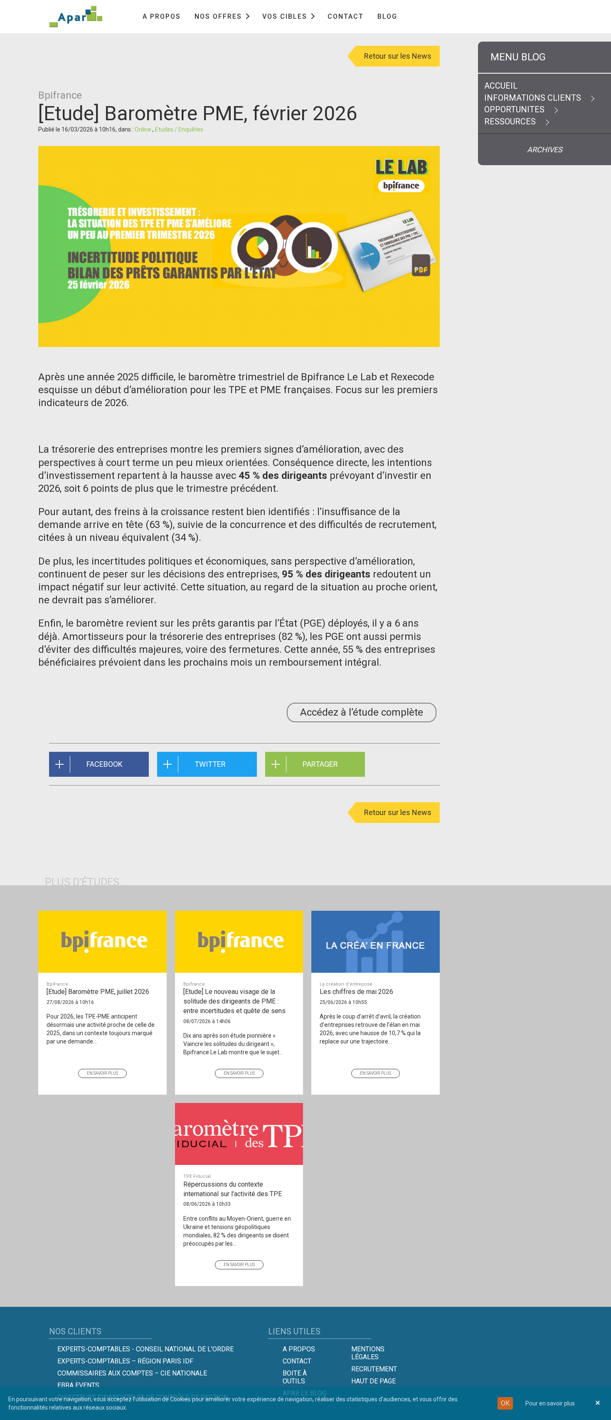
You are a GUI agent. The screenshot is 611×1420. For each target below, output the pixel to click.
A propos (162, 16)
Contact (346, 16)
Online (144, 129)
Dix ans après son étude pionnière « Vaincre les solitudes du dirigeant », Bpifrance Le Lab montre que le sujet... (233, 1044)
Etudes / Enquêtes (179, 129)
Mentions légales (367, 1353)
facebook (104, 764)
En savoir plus (102, 1073)
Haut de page (373, 1381)
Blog (387, 16)
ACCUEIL (500, 86)
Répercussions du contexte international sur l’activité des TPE (232, 1186)
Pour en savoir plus (550, 1403)
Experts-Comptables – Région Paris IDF (125, 1361)
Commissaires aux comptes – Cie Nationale (132, 1373)
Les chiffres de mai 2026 (356, 988)
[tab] (544, 57)
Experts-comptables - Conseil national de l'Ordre (145, 1349)
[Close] (598, 1403)
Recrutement (374, 1369)
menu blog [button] (518, 57)
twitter (210, 764)
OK (505, 1403)
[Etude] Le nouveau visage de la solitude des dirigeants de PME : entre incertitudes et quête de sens (234, 998)
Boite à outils (295, 1377)
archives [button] (544, 149)
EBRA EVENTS (78, 1385)
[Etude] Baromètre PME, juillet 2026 (98, 988)
